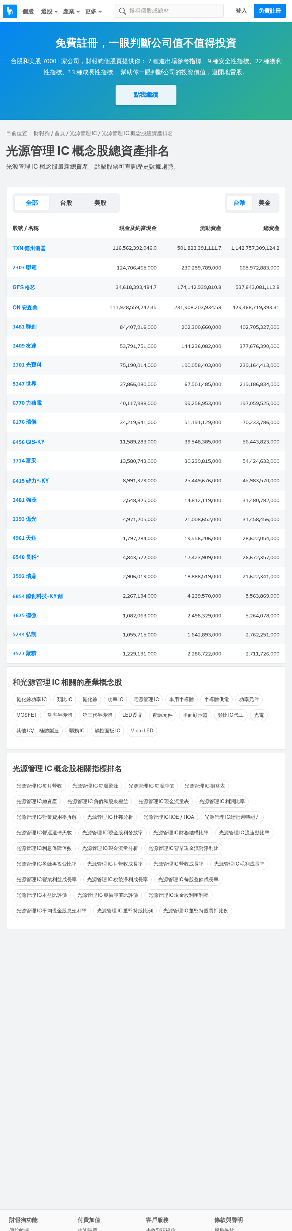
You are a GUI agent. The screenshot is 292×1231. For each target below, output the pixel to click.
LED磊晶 (132, 715)
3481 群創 (24, 327)
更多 (91, 11)
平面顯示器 (195, 715)
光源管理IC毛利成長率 (239, 864)
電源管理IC (146, 699)
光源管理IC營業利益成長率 (46, 879)
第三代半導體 (97, 715)
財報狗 (42, 133)
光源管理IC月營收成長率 (115, 864)
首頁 (59, 133)
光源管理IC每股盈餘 (95, 786)
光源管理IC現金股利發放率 (112, 833)
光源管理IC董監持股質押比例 (196, 911)
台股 (66, 202)
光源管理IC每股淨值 (151, 786)
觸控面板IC (107, 730)
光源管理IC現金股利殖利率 (178, 895)
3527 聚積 (24, 653)
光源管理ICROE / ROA (169, 817)
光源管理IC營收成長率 (178, 864)
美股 (100, 202)
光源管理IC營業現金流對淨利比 (183, 848)
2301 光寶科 (27, 365)
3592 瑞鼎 (24, 576)
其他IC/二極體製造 (37, 730)
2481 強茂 (24, 500)
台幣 (239, 202)
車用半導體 (181, 699)
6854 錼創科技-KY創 (38, 596)
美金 (265, 202)
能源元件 (163, 715)
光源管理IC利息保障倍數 (44, 848)
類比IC (65, 699)
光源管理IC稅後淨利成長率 (117, 879)
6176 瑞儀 (24, 422)
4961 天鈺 (24, 538)
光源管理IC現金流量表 (163, 801)
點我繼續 (146, 94)
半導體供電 (216, 699)
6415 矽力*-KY (31, 481)
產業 (69, 11)
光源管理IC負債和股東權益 (97, 801)
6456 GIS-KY (28, 442)
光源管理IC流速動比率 (244, 833)
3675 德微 (24, 615)
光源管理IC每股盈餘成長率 (188, 879)
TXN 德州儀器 (29, 248)
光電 (259, 715)
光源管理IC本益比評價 (41, 895)
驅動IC (77, 730)
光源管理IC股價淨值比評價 (107, 895)
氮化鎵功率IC (31, 699)
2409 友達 (24, 346)
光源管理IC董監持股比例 (124, 911)
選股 (46, 11)
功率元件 (249, 699)
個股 (28, 11)
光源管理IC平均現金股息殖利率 (51, 911)
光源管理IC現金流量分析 (110, 848)
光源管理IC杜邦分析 (110, 817)
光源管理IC (83, 133)
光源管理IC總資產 (36, 801)
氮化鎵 (90, 699)
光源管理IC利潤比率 (222, 801)
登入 (241, 10)
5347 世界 (24, 384)
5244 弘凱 (24, 634)
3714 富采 (24, 461)
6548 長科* (26, 557)
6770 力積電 (27, 403)
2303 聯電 (24, 267)
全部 (32, 202)
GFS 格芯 (24, 287)
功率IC (115, 699)
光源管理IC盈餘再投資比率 (46, 864)
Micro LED (141, 730)
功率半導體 (60, 715)
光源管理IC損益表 (204, 786)
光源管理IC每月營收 (39, 786)
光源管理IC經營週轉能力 (232, 817)
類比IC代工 (231, 715)
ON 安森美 (25, 308)
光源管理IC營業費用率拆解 (46, 817)
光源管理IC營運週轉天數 (44, 833)
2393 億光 (24, 519)
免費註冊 (270, 10)
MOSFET (26, 715)
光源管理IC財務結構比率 (181, 833)
